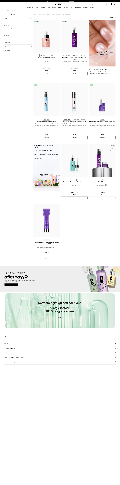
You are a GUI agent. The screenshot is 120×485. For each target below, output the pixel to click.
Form (18, 46)
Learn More (11, 284)
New (37, 7)
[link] (60, 279)
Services (92, 7)
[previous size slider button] (62, 55)
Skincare (54, 7)
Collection (18, 54)
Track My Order (106, 4)
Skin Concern (18, 22)
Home (5, 10)
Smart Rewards (99, 4)
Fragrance (66, 7)
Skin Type (18, 39)
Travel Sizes (85, 7)
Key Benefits (18, 50)
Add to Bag (46, 73)
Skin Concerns (78, 7)
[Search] (111, 4)
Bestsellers (42, 7)
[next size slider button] (87, 55)
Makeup (59, 7)
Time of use (18, 42)
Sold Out (102, 197)
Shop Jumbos (73, 1)
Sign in (92, 4)
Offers (48, 7)
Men (71, 7)
